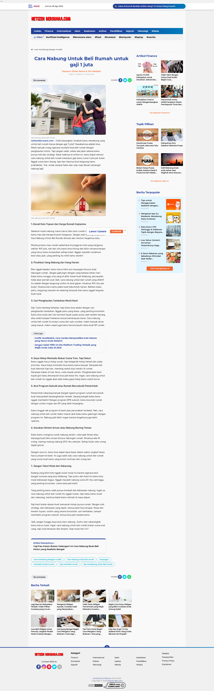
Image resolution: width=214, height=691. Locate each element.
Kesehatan (89, 31)
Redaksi (165, 653)
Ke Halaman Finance (159, 113)
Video (39, 37)
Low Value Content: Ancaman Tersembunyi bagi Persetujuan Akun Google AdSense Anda (152, 243)
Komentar (40, 80)
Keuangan (104, 559)
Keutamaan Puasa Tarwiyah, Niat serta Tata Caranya (147, 145)
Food (98, 37)
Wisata (155, 31)
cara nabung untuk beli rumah (80, 559)
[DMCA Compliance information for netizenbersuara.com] (114, 685)
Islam (77, 31)
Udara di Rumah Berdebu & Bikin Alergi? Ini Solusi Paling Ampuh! (146, 6)
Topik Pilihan (145, 124)
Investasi (110, 37)
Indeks (37, 31)
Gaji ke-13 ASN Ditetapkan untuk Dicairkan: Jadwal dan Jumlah (146, 77)
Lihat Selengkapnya (159, 268)
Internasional (64, 31)
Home (37, 6)
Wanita (151, 37)
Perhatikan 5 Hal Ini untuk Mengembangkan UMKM (147, 102)
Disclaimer (166, 664)
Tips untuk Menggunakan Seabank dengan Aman (149, 203)
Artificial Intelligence (58, 37)
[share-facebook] (120, 80)
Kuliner (103, 31)
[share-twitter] (125, 80)
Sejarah (130, 31)
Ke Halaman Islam (159, 181)
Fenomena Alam (82, 37)
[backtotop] (107, 647)
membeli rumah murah (43, 564)
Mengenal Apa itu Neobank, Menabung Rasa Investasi (151, 216)
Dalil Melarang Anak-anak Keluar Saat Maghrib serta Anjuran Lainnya (171, 170)
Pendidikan (116, 31)
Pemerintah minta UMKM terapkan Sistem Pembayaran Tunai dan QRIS (171, 102)
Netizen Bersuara (114, 681)
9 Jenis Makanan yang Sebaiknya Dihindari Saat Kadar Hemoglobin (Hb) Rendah (152, 256)
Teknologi (143, 31)
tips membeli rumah (69, 564)
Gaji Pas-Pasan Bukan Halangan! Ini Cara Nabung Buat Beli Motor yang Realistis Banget (66, 548)
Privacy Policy (168, 661)
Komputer (125, 37)
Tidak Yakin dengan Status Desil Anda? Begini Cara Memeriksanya (169, 77)
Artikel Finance (146, 56)
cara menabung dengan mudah (47, 559)
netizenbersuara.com (42, 140)
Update (117, 231)
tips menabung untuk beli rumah (98, 564)
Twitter (55, 670)
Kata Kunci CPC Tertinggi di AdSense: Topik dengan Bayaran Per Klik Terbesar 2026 (152, 230)
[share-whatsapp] (130, 80)
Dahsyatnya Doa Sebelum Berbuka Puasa (172, 144)
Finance (49, 31)
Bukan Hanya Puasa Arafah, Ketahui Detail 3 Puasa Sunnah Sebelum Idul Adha (146, 170)
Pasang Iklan (167, 657)
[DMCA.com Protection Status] (95, 685)
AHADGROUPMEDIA (102, 678)
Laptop (139, 37)
